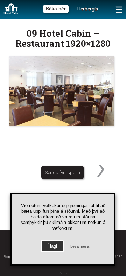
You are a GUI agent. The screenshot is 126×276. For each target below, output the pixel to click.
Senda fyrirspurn (62, 172)
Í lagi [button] (52, 246)
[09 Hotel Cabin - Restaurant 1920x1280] (63, 91)
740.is (63, 273)
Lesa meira (79, 246)
